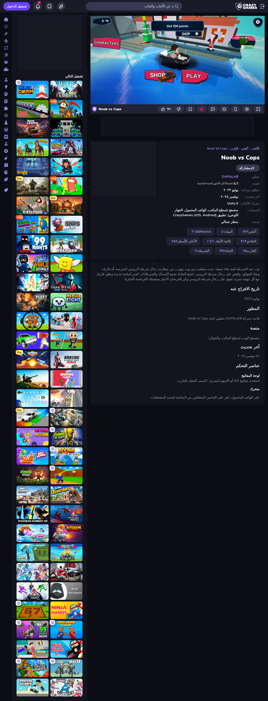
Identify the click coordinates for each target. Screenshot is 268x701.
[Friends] (61, 6)
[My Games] (49, 6)
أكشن (244, 149)
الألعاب (255, 149)
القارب (234, 149)
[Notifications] (38, 6)
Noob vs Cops (217, 149)
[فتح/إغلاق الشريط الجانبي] (262, 6)
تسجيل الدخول (17, 6)
